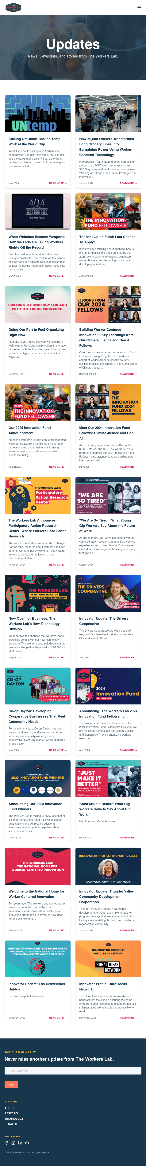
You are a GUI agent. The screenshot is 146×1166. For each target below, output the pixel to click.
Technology (14, 1118)
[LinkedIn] (20, 1143)
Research (12, 1113)
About (9, 1108)
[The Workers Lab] (13, 7)
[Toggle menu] (139, 7)
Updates (11, 1124)
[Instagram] (13, 1143)
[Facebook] (6, 1143)
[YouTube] (27, 1143)
